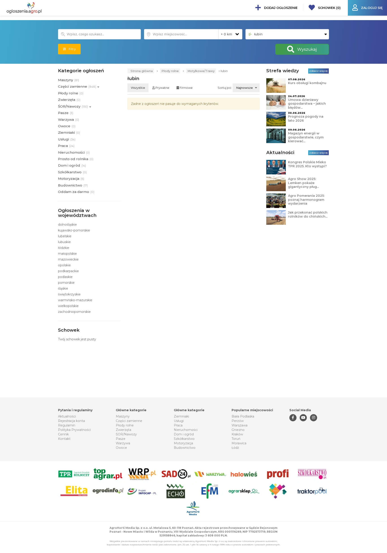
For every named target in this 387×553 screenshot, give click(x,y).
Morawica (239, 443)
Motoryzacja (183, 443)
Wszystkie (138, 87)
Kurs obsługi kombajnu (307, 83)
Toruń (236, 439)
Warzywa (123, 443)
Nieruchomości (186, 430)
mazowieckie (68, 259)
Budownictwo (185, 448)
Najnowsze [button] (244, 87)
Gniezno (238, 430)
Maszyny (123, 416)
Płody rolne (170, 71)
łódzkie (63, 248)
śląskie (63, 288)
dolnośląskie (67, 224)
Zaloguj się (371, 8)
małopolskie (67, 254)
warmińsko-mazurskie (75, 300)
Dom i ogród (184, 434)
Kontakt (64, 439)
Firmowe (186, 87)
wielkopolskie (68, 306)
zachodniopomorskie (74, 312)
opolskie (64, 265)
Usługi (179, 421)
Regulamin (66, 425)
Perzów (238, 421)
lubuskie (64, 242)
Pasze (120, 439)
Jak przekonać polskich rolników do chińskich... (307, 214)
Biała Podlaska (243, 416)
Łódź (235, 448)
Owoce (121, 448)
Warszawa (239, 425)
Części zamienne (129, 421)
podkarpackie (68, 271)
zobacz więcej (318, 70)
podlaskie (65, 277)
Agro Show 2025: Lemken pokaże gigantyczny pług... (303, 183)
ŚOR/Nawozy (126, 434)
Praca (178, 425)
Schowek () (329, 8)
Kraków (237, 434)
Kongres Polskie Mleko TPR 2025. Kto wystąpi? (307, 164)
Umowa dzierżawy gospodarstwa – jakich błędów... (307, 104)
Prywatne (162, 87)
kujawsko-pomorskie (74, 230)
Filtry (71, 49)
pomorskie (66, 283)
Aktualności (67, 416)
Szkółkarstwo (184, 439)
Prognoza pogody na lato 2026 (305, 118)
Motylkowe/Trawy (201, 71)
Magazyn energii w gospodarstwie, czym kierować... (306, 137)
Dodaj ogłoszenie (280, 8)
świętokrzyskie (69, 294)
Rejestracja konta (71, 421)
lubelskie (64, 236)
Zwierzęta (123, 430)
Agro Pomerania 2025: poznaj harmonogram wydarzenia (306, 200)
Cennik (63, 434)
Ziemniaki (181, 416)
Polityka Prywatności (74, 430)
